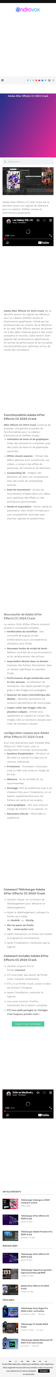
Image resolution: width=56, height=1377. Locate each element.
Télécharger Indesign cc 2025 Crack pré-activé (35, 1201)
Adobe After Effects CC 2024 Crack (35, 1287)
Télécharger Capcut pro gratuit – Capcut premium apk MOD (37, 1271)
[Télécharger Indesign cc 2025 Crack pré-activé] (10, 1204)
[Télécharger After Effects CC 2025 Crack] (10, 1220)
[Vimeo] (45, 80)
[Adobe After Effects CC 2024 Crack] (10, 1290)
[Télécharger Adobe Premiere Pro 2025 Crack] (10, 1235)
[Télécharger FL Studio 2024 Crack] (10, 1328)
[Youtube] (39, 80)
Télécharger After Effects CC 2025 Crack (35, 1217)
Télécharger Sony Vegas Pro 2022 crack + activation (34, 1309)
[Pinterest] (36, 80)
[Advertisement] (28, 44)
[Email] (42, 80)
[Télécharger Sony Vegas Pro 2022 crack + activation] (10, 1312)
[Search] (53, 80)
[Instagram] (33, 80)
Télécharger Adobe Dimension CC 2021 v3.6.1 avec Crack (37, 1341)
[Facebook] (27, 80)
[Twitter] (30, 80)
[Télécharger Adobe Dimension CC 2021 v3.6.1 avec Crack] (10, 1344)
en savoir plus (28, 1374)
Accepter (44, 1371)
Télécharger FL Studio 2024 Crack (34, 1325)
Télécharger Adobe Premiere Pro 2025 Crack (36, 1233)
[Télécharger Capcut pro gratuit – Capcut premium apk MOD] (10, 1274)
